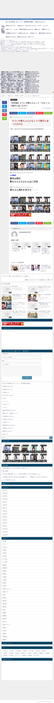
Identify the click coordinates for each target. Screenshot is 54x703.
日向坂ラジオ (13, 99)
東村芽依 (4, 597)
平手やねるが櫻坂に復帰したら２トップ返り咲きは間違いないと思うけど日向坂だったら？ (21, 473)
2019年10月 (5, 534)
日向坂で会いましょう (7, 588)
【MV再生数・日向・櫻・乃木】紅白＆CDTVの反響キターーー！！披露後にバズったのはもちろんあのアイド (25, 476)
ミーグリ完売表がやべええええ (9, 479)
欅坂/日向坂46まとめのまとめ (45, 33)
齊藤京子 (4, 639)
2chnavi (39, 25)
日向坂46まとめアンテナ (11, 25)
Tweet (4, 107)
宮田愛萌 (4, 570)
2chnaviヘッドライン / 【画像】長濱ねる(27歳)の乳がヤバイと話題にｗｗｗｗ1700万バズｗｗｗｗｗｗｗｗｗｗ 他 (22, 44)
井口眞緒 (4, 556)
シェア (4, 103)
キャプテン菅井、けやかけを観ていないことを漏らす (16, 276)
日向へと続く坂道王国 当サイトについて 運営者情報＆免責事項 (19, 21)
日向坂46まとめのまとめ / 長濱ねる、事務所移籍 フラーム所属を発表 (14, 51)
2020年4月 (5, 516)
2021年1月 (5, 490)
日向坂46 (4, 585)
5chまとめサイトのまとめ (30, 25)
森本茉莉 (4, 606)
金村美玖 (4, 627)
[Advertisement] (27, 9)
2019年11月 (5, 531)
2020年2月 (5, 522)
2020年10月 (5, 499)
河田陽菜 (4, 612)
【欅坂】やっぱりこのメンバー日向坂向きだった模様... (37, 279)
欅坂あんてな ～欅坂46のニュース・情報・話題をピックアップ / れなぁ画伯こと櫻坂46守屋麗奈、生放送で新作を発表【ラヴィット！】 (26, 48)
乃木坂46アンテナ (33, 33)
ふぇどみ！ (16, 29)
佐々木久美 (37, 655)
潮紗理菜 (4, 618)
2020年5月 (5, 513)
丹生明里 (38, 650)
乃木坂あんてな (20, 25)
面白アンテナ (31, 36)
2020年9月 (5, 502)
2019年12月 (5, 528)
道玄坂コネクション (7, 624)
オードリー (5, 544)
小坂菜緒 (4, 576)
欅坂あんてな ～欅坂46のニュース (42, 29)
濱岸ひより (5, 621)
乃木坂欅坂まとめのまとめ (11, 33)
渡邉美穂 (4, 615)
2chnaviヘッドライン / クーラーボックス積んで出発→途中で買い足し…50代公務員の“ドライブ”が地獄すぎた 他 (22, 43)
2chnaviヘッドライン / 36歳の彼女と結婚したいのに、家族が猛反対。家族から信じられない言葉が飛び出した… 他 (22, 41)
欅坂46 (4, 609)
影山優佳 (4, 582)
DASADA (4, 541)
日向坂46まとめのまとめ (40, 21)
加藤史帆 (25, 650)
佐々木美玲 (32, 650)
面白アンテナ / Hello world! (7, 45)
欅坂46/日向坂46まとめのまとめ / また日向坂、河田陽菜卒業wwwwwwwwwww (16, 47)
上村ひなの (5, 547)
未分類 (4, 594)
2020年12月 (5, 493)
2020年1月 (5, 525)
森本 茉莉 (5, 603)
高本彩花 (4, 630)
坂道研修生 (5, 567)
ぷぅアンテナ (45, 25)
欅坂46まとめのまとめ (22, 36)
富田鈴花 (4, 573)
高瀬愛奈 (4, 633)
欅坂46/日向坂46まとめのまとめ (26, 29)
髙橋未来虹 (5, 636)
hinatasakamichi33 (48, 108)
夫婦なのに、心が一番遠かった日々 (8, 40)
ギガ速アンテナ (9, 29)
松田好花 (4, 600)
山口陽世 (4, 579)
